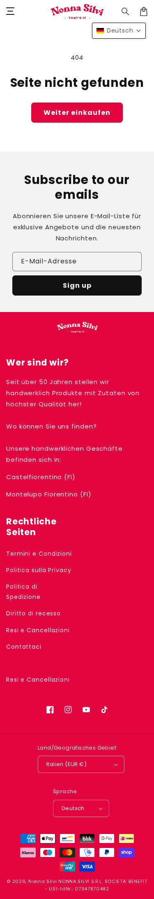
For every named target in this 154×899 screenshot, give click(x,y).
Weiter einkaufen (77, 112)
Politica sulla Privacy (38, 570)
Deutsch (73, 808)
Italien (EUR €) (66, 764)
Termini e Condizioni (39, 554)
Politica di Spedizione (23, 591)
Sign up (77, 285)
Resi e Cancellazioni (38, 630)
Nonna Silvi (42, 881)
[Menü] (10, 11)
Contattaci (23, 647)
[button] (126, 11)
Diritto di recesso (33, 613)
